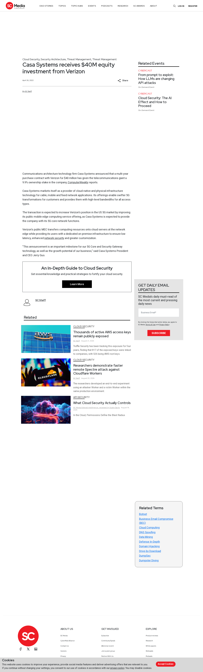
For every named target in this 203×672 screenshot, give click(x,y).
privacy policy (117, 668)
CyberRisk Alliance (67, 641)
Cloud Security (31, 59)
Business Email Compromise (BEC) (156, 520)
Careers (63, 651)
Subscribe (159, 333)
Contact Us (64, 646)
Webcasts (149, 651)
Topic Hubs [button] (77, 6)
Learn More (77, 284)
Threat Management (79, 59)
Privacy (63, 656)
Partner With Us (107, 656)
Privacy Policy (164, 325)
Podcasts (149, 656)
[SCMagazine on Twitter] (28, 649)
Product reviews (152, 636)
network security (54, 238)
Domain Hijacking (149, 546)
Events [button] (92, 6)
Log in (181, 6)
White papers (151, 646)
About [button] (153, 6)
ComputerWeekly (78, 182)
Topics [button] (62, 6)
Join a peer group (108, 651)
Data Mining (146, 536)
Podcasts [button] (106, 6)
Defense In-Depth (149, 541)
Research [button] (123, 6)
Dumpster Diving (149, 560)
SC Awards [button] (139, 6)
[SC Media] (15, 5)
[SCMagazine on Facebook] (20, 649)
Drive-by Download (150, 551)
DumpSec (145, 555)
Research (149, 641)
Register (192, 6)
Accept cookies (165, 664)
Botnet (143, 514)
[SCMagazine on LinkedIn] (36, 649)
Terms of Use (150, 325)
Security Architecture (53, 59)
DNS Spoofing (147, 532)
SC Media (64, 636)
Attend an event (107, 646)
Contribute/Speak (108, 641)
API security (81, 397)
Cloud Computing (149, 527)
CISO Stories (46, 6)
